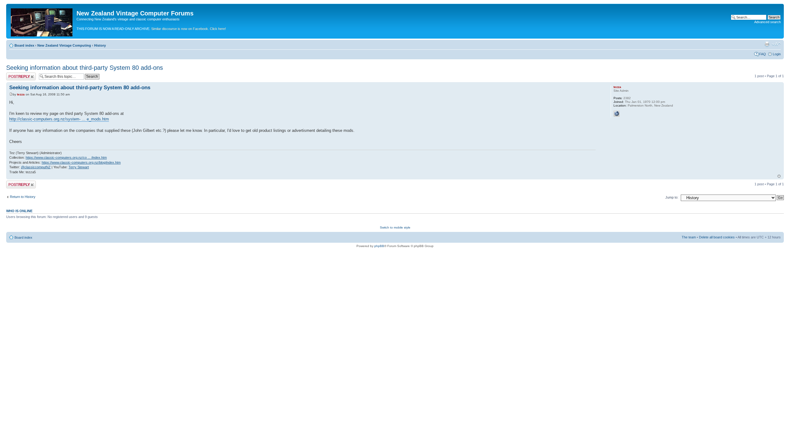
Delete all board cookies (717, 237)
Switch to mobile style (395, 227)
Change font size (776, 44)
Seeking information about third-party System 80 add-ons (84, 67)
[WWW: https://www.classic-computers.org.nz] (616, 114)
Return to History (22, 197)
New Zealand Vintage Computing (64, 45)
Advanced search (767, 22)
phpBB (379, 246)
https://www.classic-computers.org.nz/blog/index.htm (81, 162)
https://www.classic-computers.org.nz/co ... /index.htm (66, 157)
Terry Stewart (79, 167)
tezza (21, 94)
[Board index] (42, 21)
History (100, 45)
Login (777, 54)
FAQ (762, 54)
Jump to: (671, 197)
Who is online (19, 211)
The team (689, 237)
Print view (766, 44)
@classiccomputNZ (36, 167)
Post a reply (15, 74)
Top (779, 176)
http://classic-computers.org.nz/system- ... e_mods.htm (59, 119)
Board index (24, 45)
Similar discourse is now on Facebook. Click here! (188, 29)
